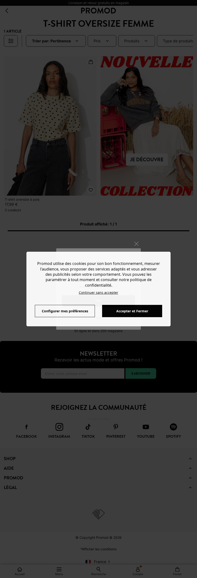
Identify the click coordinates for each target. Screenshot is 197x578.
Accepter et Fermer (132, 311)
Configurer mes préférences (65, 311)
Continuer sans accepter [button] (98, 292)
